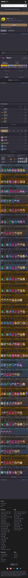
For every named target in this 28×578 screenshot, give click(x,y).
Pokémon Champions (5, 516)
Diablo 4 (2, 534)
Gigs (2, 547)
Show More (13, 124)
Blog (2, 506)
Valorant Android (17, 518)
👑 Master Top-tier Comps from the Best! (9, 9)
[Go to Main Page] (3, 1)
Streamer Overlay (4, 549)
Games (2, 541)
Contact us (3, 561)
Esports (2, 546)
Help (2, 557)
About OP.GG (3, 503)
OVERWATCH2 (4, 523)
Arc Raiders (3, 528)
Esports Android (17, 528)
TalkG (2, 544)
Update (14, 24)
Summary (3, 30)
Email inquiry (3, 559)
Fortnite (2, 533)
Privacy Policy (4, 554)
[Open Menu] (25, 1)
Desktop (2, 539)
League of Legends (5, 512)
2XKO (2, 536)
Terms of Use (4, 556)
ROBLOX (2, 521)
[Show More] (7, 1)
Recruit (15, 557)
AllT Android (16, 515)
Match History (11, 30)
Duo (2, 542)
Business (16, 554)
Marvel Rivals (3, 526)
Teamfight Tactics (5, 513)
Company (3, 505)
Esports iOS (16, 529)
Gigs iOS (16, 523)
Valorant (2, 518)
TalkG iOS (16, 526)
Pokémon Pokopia (5, 525)
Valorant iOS (16, 520)
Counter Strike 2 (4, 531)
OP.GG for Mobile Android (19, 512)
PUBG (2, 520)
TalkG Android (17, 525)
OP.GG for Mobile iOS (18, 513)
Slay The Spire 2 (4, 529)
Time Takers (3, 538)
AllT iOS (15, 516)
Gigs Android (16, 521)
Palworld (3, 515)
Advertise (16, 556)
